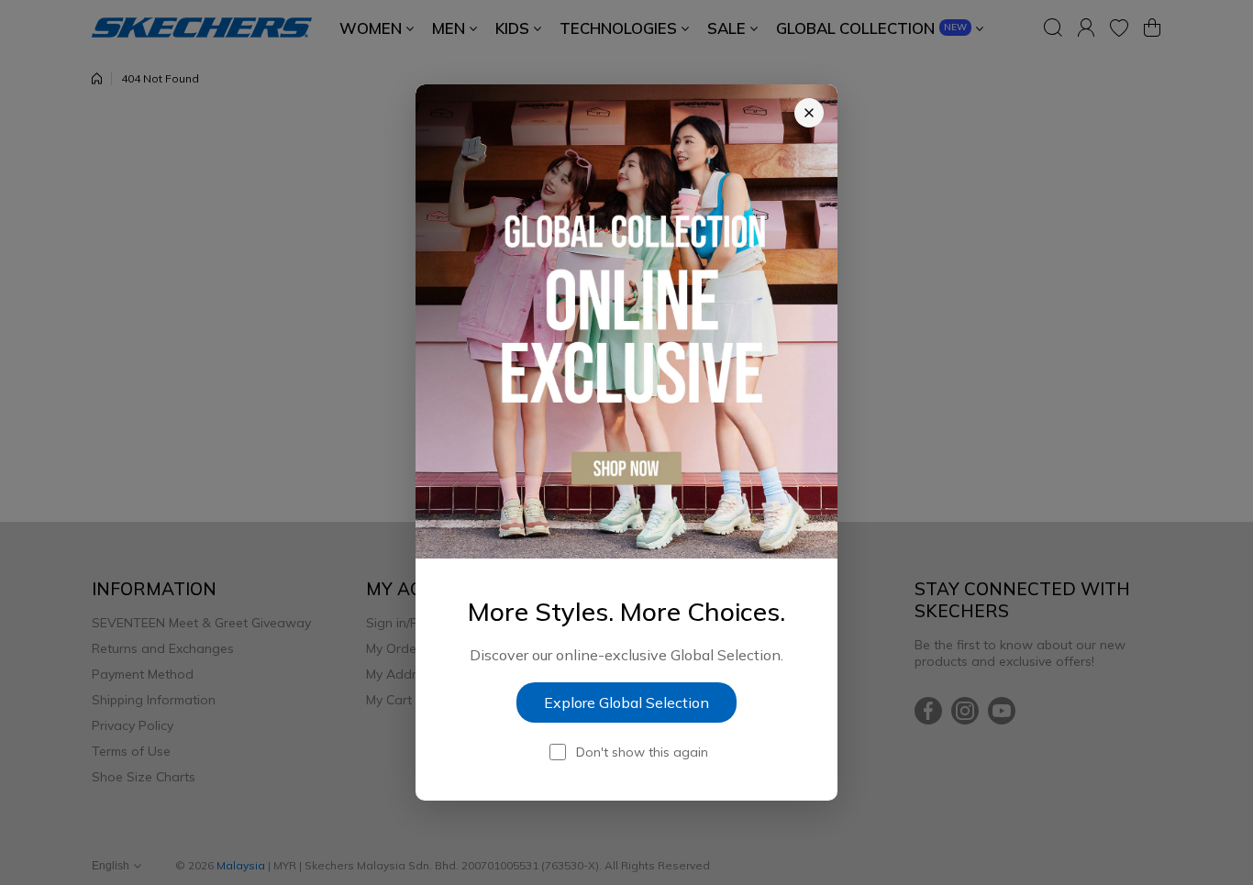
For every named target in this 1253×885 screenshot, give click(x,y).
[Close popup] (809, 112)
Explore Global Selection (626, 702)
